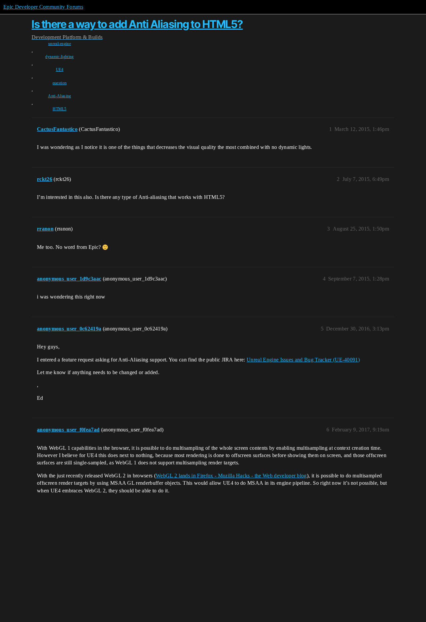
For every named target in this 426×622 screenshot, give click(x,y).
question (60, 83)
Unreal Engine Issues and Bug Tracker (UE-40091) (303, 359)
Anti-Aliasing (59, 96)
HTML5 (60, 109)
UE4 (60, 69)
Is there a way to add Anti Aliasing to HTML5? (137, 24)
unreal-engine (59, 43)
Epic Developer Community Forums (43, 7)
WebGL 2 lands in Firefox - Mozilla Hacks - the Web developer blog (231, 475)
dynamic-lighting (59, 56)
